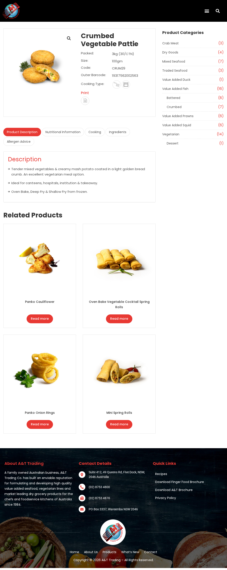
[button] (116, 10)
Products (109, 552)
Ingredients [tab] (117, 132)
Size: (84, 61)
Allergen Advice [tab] (19, 141)
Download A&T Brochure (174, 490)
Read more (40, 318)
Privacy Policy (165, 498)
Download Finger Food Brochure (179, 482)
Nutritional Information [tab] (62, 132)
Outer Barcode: (93, 75)
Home (74, 552)
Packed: (87, 53)
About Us (91, 552)
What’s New (130, 552)
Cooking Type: (92, 83)
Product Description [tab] (22, 132)
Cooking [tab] (94, 132)
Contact (150, 552)
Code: (86, 68)
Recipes (161, 474)
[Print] (85, 101)
